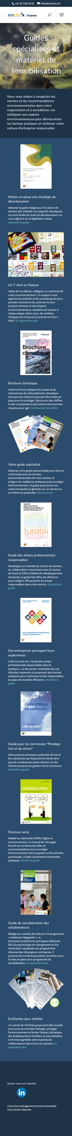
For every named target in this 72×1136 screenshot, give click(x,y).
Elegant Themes (28, 1131)
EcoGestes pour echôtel (25, 1019)
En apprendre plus (27, 320)
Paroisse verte (18, 832)
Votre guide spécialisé (24, 464)
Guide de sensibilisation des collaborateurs (28, 925)
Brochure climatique (22, 383)
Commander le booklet (44, 408)
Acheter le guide (30, 860)
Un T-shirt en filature (23, 285)
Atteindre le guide (18, 222)
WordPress (56, 1131)
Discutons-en (45, 492)
